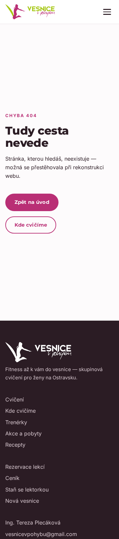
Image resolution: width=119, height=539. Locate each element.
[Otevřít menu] (107, 11)
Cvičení (14, 399)
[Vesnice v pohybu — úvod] (30, 12)
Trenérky (16, 422)
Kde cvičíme (31, 225)
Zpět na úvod (32, 202)
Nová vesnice (22, 500)
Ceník (12, 478)
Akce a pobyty (23, 433)
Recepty (15, 444)
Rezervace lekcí (25, 466)
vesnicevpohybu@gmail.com (41, 534)
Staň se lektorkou (27, 489)
